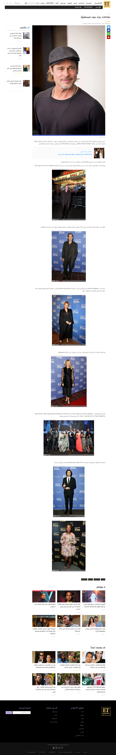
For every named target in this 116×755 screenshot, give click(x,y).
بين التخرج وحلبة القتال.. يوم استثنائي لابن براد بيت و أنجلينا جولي (45, 690)
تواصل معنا (53, 722)
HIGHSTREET (50, 3)
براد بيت (103, 579)
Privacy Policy (52, 752)
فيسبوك (54, 712)
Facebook (4, 3)
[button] (108, 27)
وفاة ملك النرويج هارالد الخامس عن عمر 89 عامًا (15, 36)
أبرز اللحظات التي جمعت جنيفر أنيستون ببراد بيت (75, 154)
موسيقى (63, 3)
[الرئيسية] (106, 4)
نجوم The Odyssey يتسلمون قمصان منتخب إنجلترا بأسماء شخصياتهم (95, 690)
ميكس (43, 3)
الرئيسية (88, 3)
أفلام (57, 3)
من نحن (85, 752)
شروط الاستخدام (31, 752)
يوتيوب (53, 748)
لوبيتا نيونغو (84, 579)
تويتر (56, 715)
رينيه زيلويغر (96, 579)
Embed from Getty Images (58, 169)
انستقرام (54, 718)
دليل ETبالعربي (79, 735)
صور (82, 718)
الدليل (97, 7)
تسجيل (9, 712)
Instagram (7, 3)
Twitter (10, 3)
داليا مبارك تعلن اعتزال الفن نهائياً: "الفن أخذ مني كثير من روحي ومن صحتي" (68, 607)
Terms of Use (42, 752)
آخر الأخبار (81, 3)
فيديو (75, 3)
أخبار (82, 712)
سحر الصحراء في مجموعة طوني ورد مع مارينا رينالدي (14, 68)
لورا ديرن (90, 579)
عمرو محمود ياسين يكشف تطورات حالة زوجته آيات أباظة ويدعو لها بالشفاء (43, 631)
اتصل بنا (78, 752)
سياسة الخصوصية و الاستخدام (65, 752)
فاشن (82, 732)
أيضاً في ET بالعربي (86, 152)
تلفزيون (69, 3)
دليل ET (16, 3)
